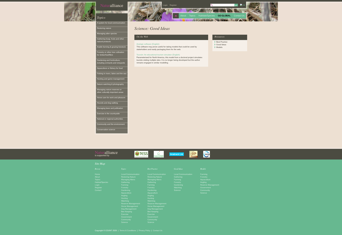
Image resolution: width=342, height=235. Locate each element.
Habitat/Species (101, 182)
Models (219, 47)
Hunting (124, 198)
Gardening (125, 190)
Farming (124, 185)
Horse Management (129, 206)
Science (124, 222)
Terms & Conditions (128, 230)
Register (98, 187)
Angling (124, 195)
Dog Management (128, 209)
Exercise (124, 214)
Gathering (125, 182)
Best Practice (221, 42)
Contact (98, 190)
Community (126, 219)
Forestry (124, 187)
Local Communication (130, 174)
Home (97, 174)
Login (97, 185)
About (97, 177)
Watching (125, 201)
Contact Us (157, 230)
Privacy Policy (145, 230)
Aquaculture (126, 193)
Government (126, 217)
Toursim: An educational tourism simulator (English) (158, 55)
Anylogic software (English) (148, 44)
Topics (101, 17)
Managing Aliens (128, 179)
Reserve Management (130, 203)
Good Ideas (221, 44)
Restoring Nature (128, 177)
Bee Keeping (126, 211)
